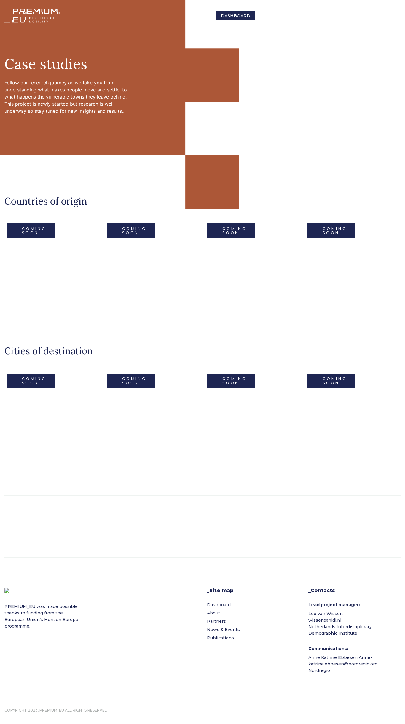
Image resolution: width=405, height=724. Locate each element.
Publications (383, 15)
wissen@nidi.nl (324, 620)
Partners (297, 15)
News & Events (338, 15)
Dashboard (235, 15)
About (268, 15)
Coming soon (34, 230)
